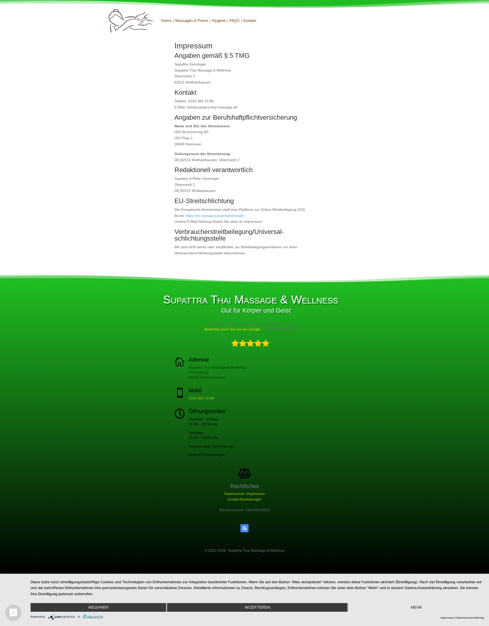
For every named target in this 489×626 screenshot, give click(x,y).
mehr (416, 607)
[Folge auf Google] (244, 528)
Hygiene (219, 20)
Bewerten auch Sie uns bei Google (232, 329)
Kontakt (249, 20)
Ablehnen (98, 607)
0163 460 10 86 (201, 398)
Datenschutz (234, 494)
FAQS (234, 20)
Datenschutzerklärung (470, 617)
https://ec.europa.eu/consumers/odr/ (215, 216)
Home (166, 20)
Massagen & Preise (191, 20)
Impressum (256, 494)
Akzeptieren (257, 607)
